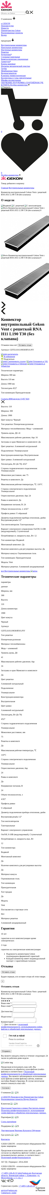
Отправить (6, 1051)
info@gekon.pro (24, 1173)
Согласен (6, 1088)
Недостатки (6, 1017)
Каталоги (27, 1130)
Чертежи (19, 1130)
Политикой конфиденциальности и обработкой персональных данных (23, 1074)
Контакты (5, 1139)
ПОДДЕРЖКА (19, 82)
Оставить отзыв (25, 345)
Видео (26, 1099)
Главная (4, 188)
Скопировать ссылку (16, 361)
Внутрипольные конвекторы (21, 188)
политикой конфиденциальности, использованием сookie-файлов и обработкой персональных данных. (22, 1026)
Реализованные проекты (12, 1099)
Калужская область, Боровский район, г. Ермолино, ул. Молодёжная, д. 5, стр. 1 (21, 1175)
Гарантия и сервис (20, 1108)
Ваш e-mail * (6, 1006)
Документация (8, 1130)
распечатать (12, 354)
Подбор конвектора (19, 85)
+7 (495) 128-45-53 (9, 1173)
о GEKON (6, 1097)
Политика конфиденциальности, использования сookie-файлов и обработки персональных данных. (23, 1111)
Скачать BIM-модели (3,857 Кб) (15, 399)
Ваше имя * (6, 1003)
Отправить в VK (40, 361)
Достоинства (7, 1011)
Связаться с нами (8, 1193)
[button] (8, 356)
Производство (17, 1097)
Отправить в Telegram (17, 364)
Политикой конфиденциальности (16, 1157)
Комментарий (7, 1022)
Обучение (36, 1130)
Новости (33, 1099)
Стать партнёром (8, 1122)
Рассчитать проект (37, 1108)
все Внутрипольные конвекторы (16, 571)
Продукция (6, 1108)
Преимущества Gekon (33, 1097)
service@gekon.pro (9, 1190)
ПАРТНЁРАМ (33, 82)
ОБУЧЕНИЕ (7, 82)
